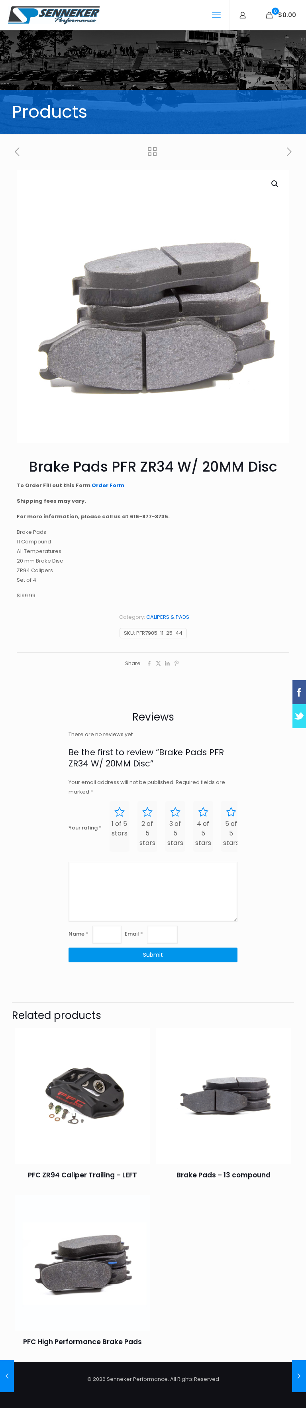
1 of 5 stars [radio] (120, 828)
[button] (275, 184)
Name (78, 934)
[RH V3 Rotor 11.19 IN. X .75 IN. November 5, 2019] (7, 1376)
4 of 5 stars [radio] (203, 833)
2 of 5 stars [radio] (147, 833)
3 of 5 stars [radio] (175, 833)
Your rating (85, 827)
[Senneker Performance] (54, 15)
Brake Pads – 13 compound (224, 1175)
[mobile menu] (216, 15)
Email (134, 934)
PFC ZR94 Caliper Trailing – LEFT (82, 1175)
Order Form (108, 485)
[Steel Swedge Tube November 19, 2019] (299, 1376)
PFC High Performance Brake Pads (82, 1342)
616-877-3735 (149, 516)
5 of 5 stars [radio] (231, 833)
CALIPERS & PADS (167, 617)
